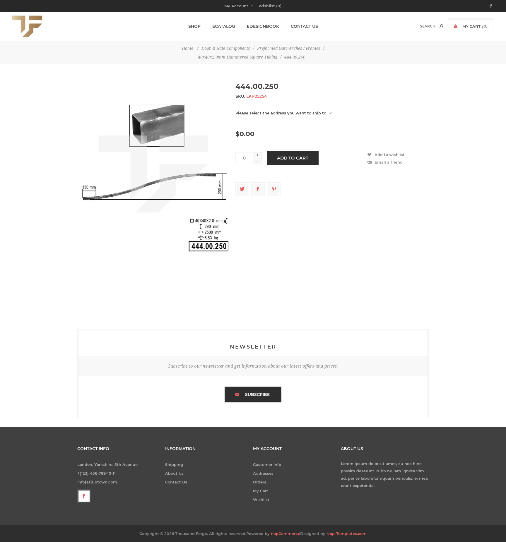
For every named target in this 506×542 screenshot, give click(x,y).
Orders (259, 482)
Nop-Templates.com (346, 533)
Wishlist (261, 499)
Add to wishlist (390, 154)
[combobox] (421, 26)
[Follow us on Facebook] (84, 496)
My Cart (260, 490)
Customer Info (267, 464)
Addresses (263, 473)
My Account (236, 6)
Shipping (174, 464)
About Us (174, 473)
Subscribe (257, 394)
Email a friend (389, 162)
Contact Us (176, 482)
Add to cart (292, 158)
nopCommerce (285, 533)
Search (441, 26)
